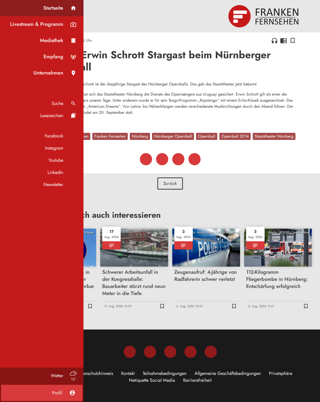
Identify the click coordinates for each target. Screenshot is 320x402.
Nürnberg (140, 136)
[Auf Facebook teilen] (146, 159)
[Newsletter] (211, 352)
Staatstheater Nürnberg (274, 136)
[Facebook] (130, 352)
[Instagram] (150, 352)
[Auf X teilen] (162, 159)
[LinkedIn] (190, 352)
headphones (274, 40)
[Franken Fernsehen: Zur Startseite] (264, 16)
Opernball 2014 (235, 136)
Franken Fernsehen (110, 136)
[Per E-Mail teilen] (194, 159)
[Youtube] (170, 352)
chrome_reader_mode (283, 40)
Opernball (206, 136)
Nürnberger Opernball (173, 136)
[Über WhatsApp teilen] (178, 159)
